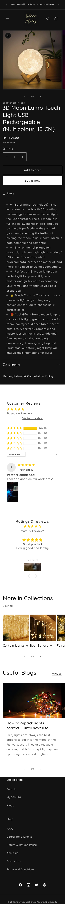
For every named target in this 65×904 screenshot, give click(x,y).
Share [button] (10, 193)
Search (11, 789)
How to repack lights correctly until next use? (28, 725)
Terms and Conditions (20, 869)
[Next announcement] (58, 4)
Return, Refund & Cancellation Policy (28, 376)
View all (8, 605)
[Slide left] (24, 96)
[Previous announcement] (6, 4)
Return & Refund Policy (22, 844)
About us (12, 853)
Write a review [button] (32, 418)
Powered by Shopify (47, 902)
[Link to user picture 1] (12, 492)
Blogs (10, 805)
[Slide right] (40, 96)
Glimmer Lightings (26, 902)
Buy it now (32, 180)
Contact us (14, 861)
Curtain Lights (14, 645)
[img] (26, 465)
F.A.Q (10, 828)
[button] (7, 18)
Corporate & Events (19, 836)
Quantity (8, 148)
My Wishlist (14, 797)
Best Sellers (39, 645)
